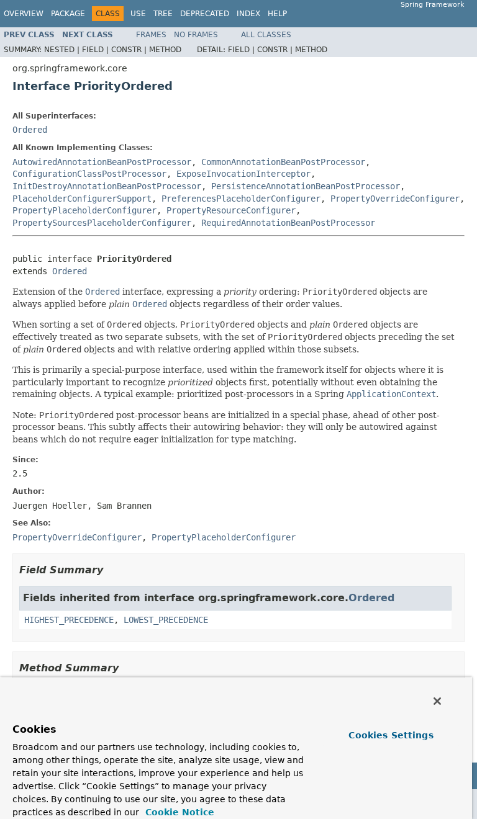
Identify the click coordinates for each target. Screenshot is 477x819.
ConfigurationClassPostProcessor (89, 174)
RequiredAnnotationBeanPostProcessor (288, 223)
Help (277, 13)
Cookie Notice (178, 812)
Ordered (29, 130)
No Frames (196, 34)
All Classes (266, 34)
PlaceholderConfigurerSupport (82, 199)
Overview (23, 13)
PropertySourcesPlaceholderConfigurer (101, 223)
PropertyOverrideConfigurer (395, 199)
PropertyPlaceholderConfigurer (84, 210)
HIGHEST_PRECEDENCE (69, 620)
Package (68, 13)
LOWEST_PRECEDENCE (166, 620)
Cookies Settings (390, 735)
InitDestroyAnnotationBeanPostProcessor (106, 186)
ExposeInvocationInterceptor (243, 174)
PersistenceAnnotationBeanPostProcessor (305, 186)
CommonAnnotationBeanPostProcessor (283, 162)
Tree (163, 13)
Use (138, 13)
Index (248, 13)
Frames (151, 34)
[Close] (437, 701)
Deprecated (204, 13)
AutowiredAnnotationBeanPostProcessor (101, 162)
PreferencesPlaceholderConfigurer (240, 199)
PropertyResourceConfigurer (231, 210)
